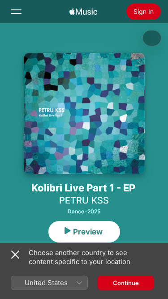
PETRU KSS (84, 200)
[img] (83, 12)
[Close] (15, 255)
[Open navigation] (16, 12)
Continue (126, 282)
